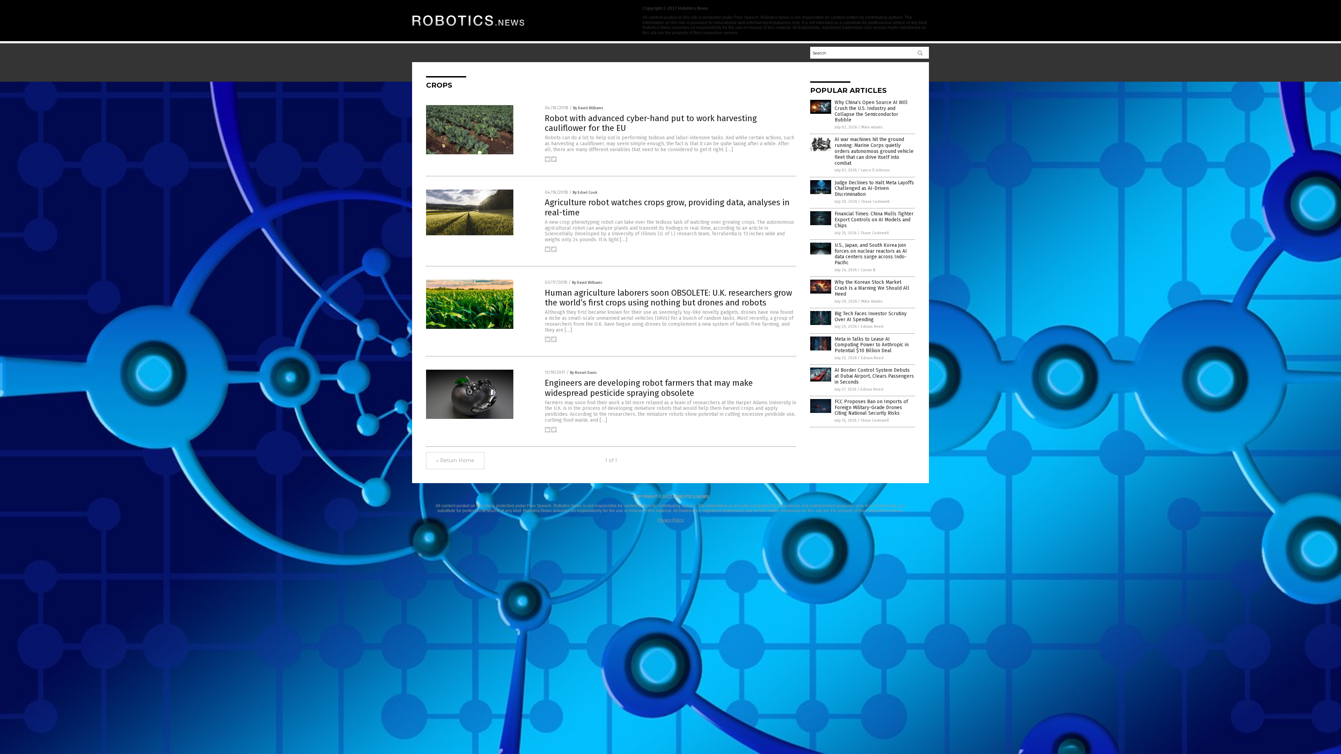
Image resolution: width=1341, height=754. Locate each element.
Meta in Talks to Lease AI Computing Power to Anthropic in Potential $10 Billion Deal (872, 345)
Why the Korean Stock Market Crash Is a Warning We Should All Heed (872, 288)
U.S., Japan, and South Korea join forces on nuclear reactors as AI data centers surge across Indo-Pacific (871, 254)
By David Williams (588, 108)
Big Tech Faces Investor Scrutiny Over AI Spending (871, 317)
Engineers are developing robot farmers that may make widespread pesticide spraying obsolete (649, 388)
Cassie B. (868, 270)
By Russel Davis (583, 372)
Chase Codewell (875, 201)
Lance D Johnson (875, 170)
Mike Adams (871, 127)
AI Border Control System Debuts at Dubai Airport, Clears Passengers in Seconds (874, 376)
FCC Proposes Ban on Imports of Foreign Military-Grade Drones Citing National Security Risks (871, 407)
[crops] (468, 27)
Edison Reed (872, 326)
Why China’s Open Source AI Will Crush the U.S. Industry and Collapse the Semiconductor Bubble (871, 111)
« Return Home (455, 460)
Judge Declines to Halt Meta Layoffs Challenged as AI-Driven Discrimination (874, 189)
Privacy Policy (670, 520)
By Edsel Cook (585, 192)
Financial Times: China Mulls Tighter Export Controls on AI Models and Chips (874, 220)
